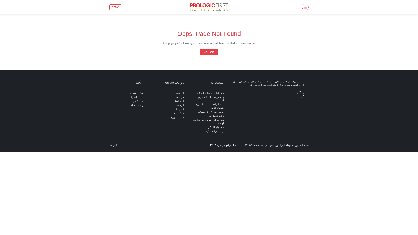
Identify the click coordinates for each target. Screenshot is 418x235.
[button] (115, 7)
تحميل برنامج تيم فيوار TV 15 (224, 145)
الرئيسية (180, 93)
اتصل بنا (180, 109)
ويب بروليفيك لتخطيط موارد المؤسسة (211, 99)
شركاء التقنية (177, 113)
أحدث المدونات (136, 97)
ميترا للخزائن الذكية (215, 131)
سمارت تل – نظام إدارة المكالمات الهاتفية (208, 122)
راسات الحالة (137, 105)
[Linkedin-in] (300, 94)
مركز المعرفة (136, 93)
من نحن (180, 97)
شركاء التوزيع (177, 117)
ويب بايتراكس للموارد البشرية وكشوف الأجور (210, 106)
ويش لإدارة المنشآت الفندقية (210, 93)
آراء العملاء (178, 101)
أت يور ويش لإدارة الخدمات (211, 111)
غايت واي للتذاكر (216, 127)
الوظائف (180, 105)
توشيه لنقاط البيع (216, 116)
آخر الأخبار (138, 101)
